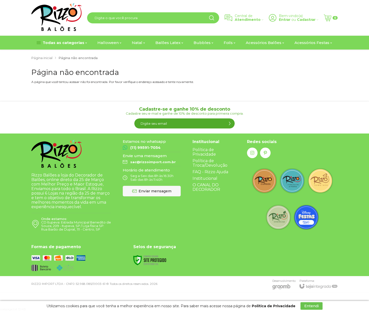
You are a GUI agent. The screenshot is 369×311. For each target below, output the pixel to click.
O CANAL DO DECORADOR (206, 187)
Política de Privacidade (204, 152)
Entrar (284, 20)
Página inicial (41, 58)
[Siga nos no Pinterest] (265, 153)
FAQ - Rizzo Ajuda (210, 171)
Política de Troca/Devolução (210, 163)
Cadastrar (306, 20)
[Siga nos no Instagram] (252, 153)
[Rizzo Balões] (56, 17)
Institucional (205, 178)
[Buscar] (211, 17)
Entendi (311, 306)
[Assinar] (230, 123)
